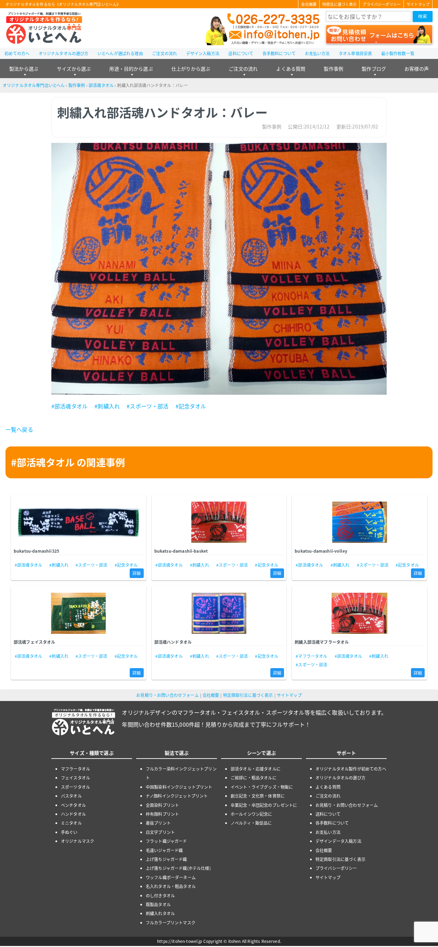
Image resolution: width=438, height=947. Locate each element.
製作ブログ (374, 68)
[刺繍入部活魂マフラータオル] (359, 613)
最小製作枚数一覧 (397, 53)
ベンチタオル (73, 805)
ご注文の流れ (164, 53)
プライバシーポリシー (381, 4)
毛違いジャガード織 (164, 850)
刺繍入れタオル (160, 913)
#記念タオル (191, 406)
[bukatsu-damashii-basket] (219, 522)
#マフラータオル (311, 656)
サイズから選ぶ (74, 68)
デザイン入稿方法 (202, 53)
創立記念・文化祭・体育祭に (258, 796)
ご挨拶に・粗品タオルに (253, 777)
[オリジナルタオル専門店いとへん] (44, 28)
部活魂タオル (101, 85)
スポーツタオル (75, 787)
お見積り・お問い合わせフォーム (167, 695)
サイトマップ (418, 4)
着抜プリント (158, 823)
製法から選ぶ (23, 68)
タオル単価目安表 (355, 53)
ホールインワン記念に (251, 814)
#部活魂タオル (69, 406)
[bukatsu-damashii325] (78, 522)
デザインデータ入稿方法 (338, 841)
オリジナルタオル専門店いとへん (34, 85)
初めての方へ (16, 53)
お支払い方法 (317, 53)
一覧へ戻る (19, 429)
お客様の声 (416, 68)
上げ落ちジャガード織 (166, 859)
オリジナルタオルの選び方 (64, 53)
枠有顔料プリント (162, 814)
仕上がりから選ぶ (190, 68)
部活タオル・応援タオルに (256, 769)
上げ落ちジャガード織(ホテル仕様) (178, 868)
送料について (240, 53)
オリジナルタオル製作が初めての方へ (350, 769)
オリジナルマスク (77, 841)
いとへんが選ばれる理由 (120, 53)
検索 (422, 16)
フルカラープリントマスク (170, 922)
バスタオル (71, 796)
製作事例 (333, 68)
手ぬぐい (69, 832)
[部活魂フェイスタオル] (78, 613)
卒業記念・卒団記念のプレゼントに (264, 805)
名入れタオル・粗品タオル (171, 886)
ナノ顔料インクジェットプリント (177, 796)
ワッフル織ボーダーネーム (171, 877)
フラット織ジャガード (166, 841)
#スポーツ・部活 (147, 406)
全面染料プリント (162, 805)
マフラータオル (75, 769)
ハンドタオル (73, 814)
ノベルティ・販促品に (251, 823)
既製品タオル (158, 904)
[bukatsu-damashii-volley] (359, 522)
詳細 (136, 573)
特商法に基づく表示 (339, 4)
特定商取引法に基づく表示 (248, 695)
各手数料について (279, 53)
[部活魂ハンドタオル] (219, 613)
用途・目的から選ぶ (131, 68)
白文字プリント (160, 832)
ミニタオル (71, 823)
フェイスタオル (75, 777)
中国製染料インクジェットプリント (179, 787)
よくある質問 (290, 68)
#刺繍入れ (107, 406)
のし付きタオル (160, 895)
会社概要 (309, 4)
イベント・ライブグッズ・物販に (262, 787)
